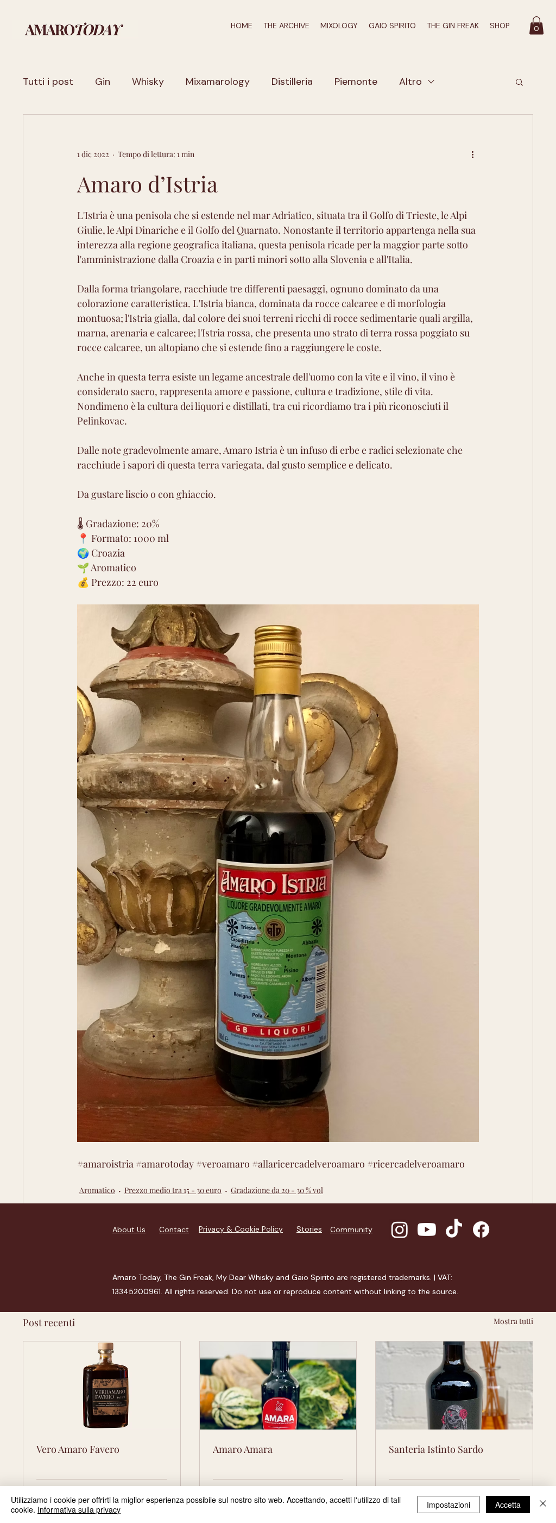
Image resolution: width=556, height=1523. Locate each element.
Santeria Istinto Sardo (436, 1449)
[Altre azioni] (472, 153)
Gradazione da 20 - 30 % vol (277, 1190)
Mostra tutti (513, 1321)
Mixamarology (218, 81)
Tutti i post (48, 81)
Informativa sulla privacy (79, 1509)
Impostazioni (448, 1504)
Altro (410, 81)
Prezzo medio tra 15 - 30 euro (173, 1190)
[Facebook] (481, 1229)
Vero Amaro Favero (77, 1449)
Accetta (508, 1504)
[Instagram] (399, 1229)
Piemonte (355, 81)
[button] (536, 25)
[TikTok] (454, 1229)
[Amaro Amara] (278, 1385)
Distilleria (292, 81)
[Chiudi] (542, 1504)
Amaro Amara (243, 1449)
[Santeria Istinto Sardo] (454, 1385)
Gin (102, 81)
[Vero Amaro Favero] (101, 1385)
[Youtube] (427, 1229)
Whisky (148, 81)
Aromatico (97, 1190)
